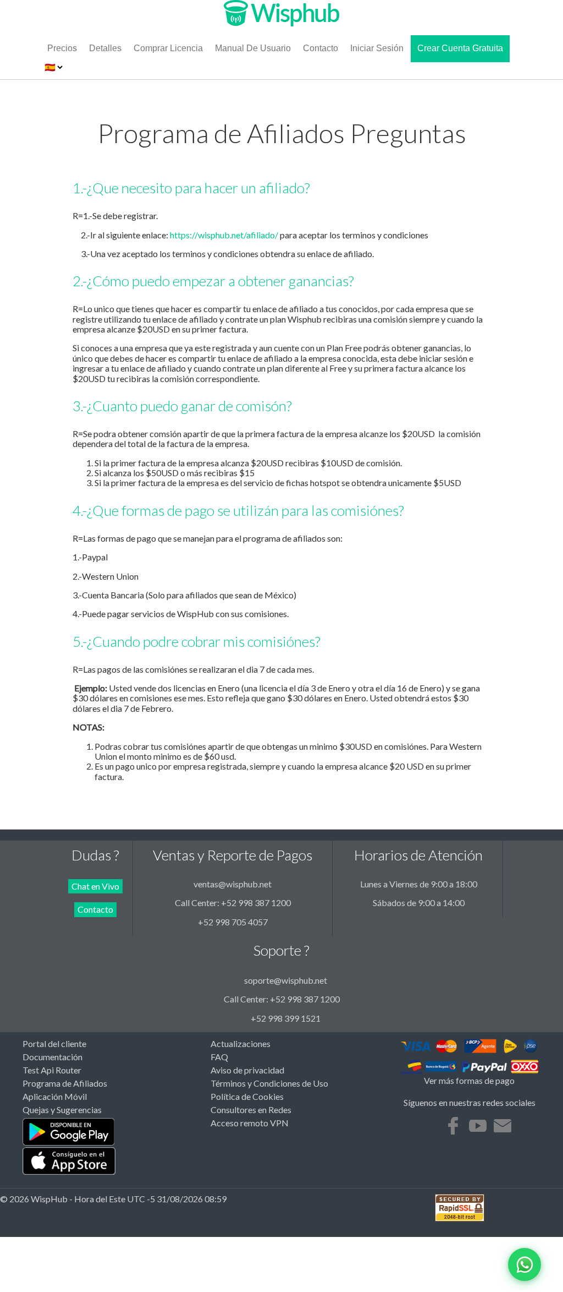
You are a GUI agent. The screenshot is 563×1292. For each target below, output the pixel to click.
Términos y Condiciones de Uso (269, 1083)
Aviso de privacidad (247, 1070)
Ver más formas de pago (469, 1081)
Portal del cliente (54, 1044)
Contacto (320, 48)
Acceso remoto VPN (250, 1123)
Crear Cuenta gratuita (460, 48)
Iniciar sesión (377, 48)
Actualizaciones (241, 1044)
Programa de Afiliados (65, 1083)
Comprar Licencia (168, 48)
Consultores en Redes (251, 1110)
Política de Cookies (247, 1097)
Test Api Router (52, 1070)
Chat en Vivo (95, 886)
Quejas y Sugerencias (62, 1110)
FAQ (219, 1057)
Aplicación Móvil (55, 1097)
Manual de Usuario (253, 48)
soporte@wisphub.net (285, 980)
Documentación (52, 1057)
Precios (62, 48)
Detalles (105, 48)
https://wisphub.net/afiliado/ (224, 235)
